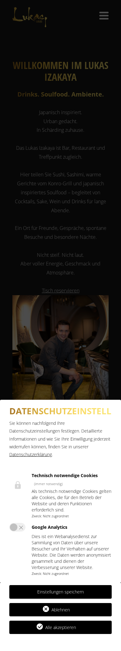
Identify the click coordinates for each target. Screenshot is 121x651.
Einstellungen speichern (60, 592)
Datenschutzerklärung (30, 454)
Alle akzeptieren (60, 627)
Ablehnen (61, 610)
